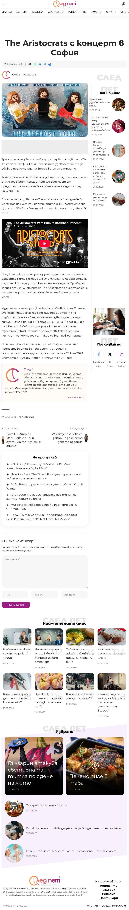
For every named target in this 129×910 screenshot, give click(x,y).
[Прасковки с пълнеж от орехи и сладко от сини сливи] (49, 681)
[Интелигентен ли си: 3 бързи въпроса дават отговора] (49, 636)
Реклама (108, 894)
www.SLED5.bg (76, 397)
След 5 (16, 74)
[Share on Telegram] (44, 64)
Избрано (64, 732)
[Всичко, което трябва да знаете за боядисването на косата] (14, 830)
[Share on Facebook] (25, 64)
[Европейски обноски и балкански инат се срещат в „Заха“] (118, 176)
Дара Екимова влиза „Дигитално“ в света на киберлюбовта (101, 124)
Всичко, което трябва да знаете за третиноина (101, 148)
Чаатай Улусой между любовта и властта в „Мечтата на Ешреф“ (111, 702)
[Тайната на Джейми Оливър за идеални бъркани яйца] (80, 636)
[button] (5, 4)
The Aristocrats (25, 416)
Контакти (108, 885)
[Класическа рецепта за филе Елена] (118, 199)
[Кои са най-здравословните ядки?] (118, 104)
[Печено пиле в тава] (95, 766)
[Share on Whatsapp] (35, 64)
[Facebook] (98, 358)
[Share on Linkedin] (40, 64)
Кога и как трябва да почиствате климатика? (17, 698)
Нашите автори (108, 881)
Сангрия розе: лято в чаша (46, 805)
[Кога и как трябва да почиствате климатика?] (17, 681)
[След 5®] (64, 4)
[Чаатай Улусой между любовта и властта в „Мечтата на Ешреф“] (112, 681)
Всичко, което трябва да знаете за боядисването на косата (73, 828)
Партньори (109, 898)
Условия (108, 890)
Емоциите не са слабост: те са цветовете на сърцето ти (72, 851)
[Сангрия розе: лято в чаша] (14, 807)
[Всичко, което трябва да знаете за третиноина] (118, 150)
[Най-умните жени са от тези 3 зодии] (17, 636)
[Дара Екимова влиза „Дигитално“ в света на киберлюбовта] (118, 126)
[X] (110, 358)
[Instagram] (121, 358)
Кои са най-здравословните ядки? (99, 102)
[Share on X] (30, 64)
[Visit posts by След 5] (6, 75)
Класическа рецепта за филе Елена (100, 197)
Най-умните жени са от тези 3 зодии (17, 653)
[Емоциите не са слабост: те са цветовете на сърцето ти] (14, 853)
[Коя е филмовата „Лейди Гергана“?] (80, 681)
